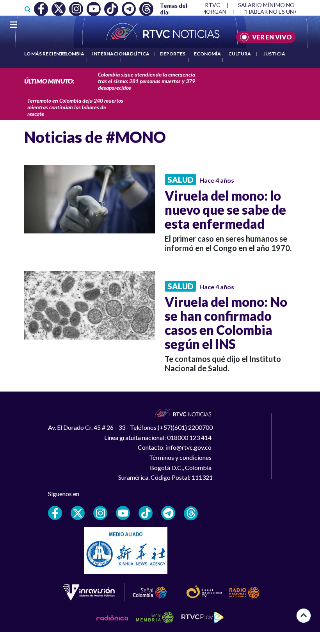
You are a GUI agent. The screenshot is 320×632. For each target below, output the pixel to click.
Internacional (112, 54)
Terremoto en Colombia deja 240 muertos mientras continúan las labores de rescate (75, 107)
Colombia (71, 54)
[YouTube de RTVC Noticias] (123, 513)
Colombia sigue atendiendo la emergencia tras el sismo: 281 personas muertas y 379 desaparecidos (146, 81)
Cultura (239, 54)
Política (137, 54)
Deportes (172, 54)
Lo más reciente (45, 54)
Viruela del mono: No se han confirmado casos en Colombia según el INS (226, 323)
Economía (207, 54)
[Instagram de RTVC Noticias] (100, 513)
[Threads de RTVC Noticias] (191, 513)
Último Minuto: (49, 81)
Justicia (274, 54)
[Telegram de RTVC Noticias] (168, 513)
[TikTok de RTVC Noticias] (146, 513)
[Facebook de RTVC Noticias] (55, 513)
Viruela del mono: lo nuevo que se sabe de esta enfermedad (225, 209)
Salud (180, 179)
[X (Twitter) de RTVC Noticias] (78, 513)
